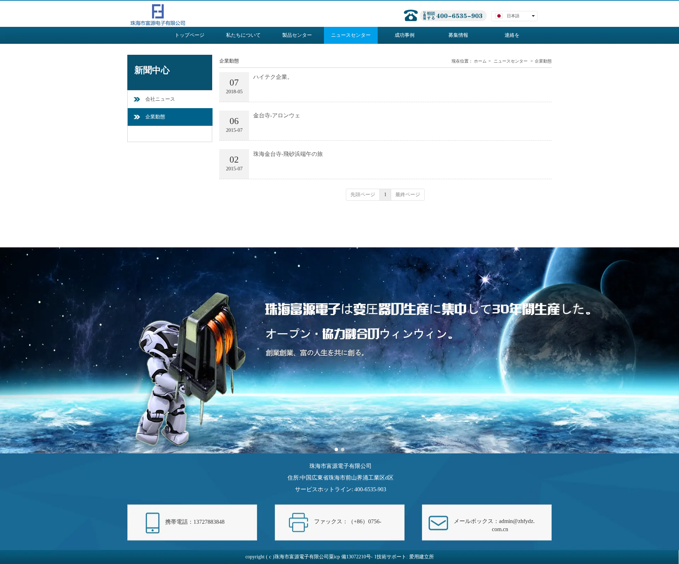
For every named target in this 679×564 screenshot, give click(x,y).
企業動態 (543, 61)
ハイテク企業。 (273, 77)
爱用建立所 (421, 556)
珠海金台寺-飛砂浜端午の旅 (288, 154)
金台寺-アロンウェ (276, 115)
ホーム (480, 61)
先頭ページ (362, 194)
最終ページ (407, 194)
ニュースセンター (511, 61)
